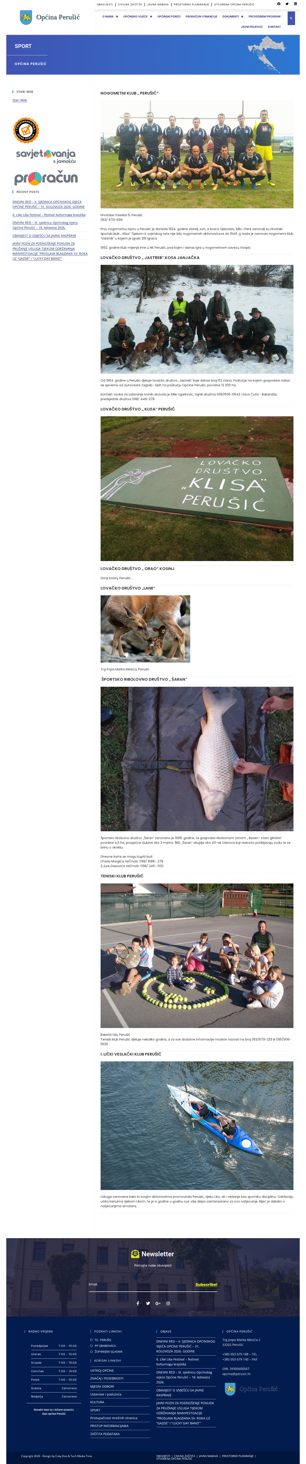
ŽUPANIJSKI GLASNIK (109, 1352)
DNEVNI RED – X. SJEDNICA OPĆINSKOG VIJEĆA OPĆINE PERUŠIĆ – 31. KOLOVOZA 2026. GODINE (185, 1346)
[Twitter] (148, 1303)
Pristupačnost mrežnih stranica (113, 1418)
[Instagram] (168, 1303)
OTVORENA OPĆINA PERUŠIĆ (234, 4)
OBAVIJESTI (105, 4)
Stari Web (20, 100)
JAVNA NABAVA (158, 4)
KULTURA (97, 1402)
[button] (279, 4)
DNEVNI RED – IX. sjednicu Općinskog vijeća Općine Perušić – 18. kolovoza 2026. (184, 1377)
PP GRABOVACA (105, 1346)
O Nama (108, 16)
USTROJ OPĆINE (102, 1370)
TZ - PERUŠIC (103, 1340)
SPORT (95, 1410)
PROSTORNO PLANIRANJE (191, 4)
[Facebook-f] (138, 1303)
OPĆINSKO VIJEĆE (135, 16)
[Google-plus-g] (158, 1303)
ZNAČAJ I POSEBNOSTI (106, 1378)
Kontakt (274, 26)
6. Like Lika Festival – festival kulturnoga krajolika (49, 215)
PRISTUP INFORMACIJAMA (109, 1426)
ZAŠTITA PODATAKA (105, 1434)
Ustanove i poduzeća (105, 1394)
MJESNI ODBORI (102, 1386)
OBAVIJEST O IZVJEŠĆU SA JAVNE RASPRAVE (44, 235)
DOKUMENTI (230, 16)
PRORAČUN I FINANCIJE (201, 16)
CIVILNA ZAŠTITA (130, 4)
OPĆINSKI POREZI (169, 16)
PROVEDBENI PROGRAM (264, 16)
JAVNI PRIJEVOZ (252, 26)
